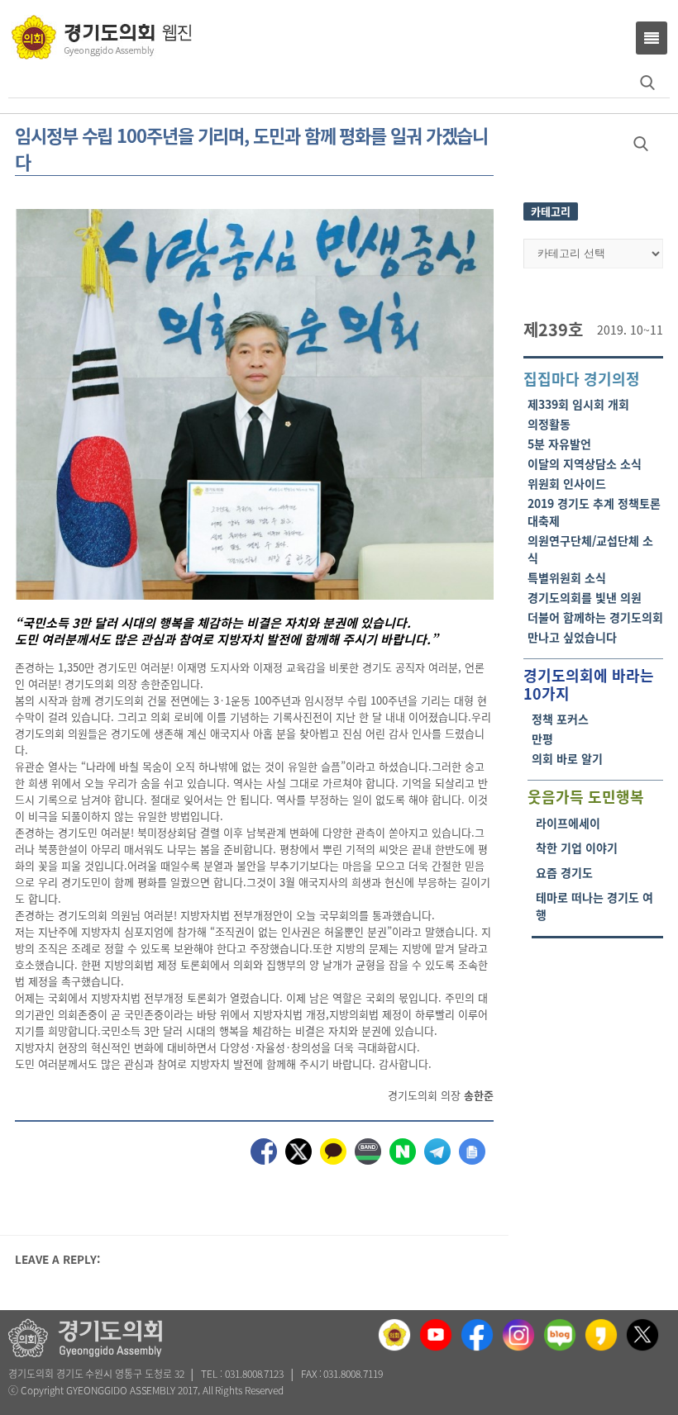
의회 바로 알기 (567, 758)
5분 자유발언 (559, 443)
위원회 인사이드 (567, 483)
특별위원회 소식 (567, 577)
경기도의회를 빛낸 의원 (585, 597)
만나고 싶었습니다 (572, 637)
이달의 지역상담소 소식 (585, 463)
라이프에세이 (568, 822)
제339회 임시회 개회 (578, 404)
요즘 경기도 (564, 872)
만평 (542, 738)
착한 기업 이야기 (577, 847)
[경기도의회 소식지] (101, 36)
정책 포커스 (560, 718)
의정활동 (549, 423)
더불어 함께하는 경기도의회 (595, 617)
